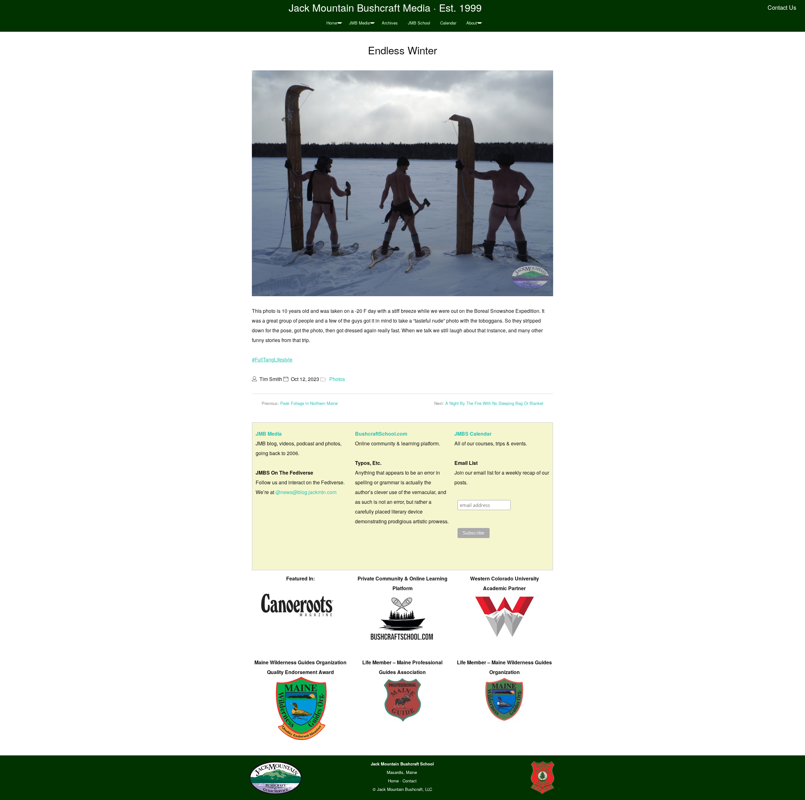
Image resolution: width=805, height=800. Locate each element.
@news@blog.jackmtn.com (305, 492)
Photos (337, 379)
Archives (390, 23)
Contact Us (782, 7)
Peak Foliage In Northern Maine (309, 403)
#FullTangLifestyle (272, 359)
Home (331, 23)
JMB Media (359, 23)
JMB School (419, 23)
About (471, 23)
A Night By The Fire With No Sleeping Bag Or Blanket (494, 403)
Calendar (448, 23)
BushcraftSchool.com (381, 433)
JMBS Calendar (472, 433)
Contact (409, 781)
